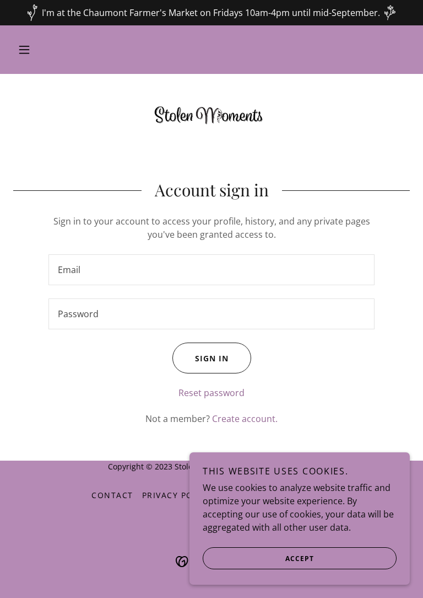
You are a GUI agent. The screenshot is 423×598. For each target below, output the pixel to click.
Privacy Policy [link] (177, 495)
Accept (299, 558)
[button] (24, 50)
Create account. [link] (245, 419)
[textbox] (211, 269)
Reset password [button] (211, 393)
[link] (211, 114)
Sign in (212, 358)
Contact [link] (112, 495)
